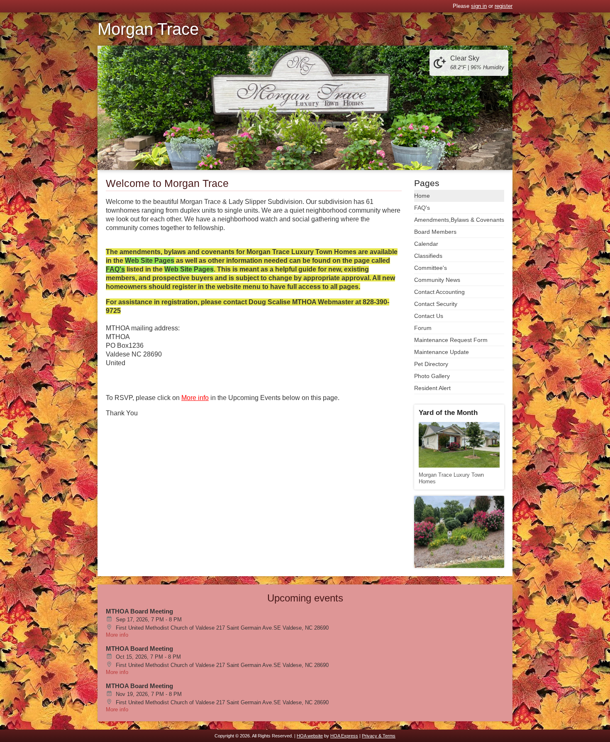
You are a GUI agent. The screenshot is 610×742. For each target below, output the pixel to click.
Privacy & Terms (378, 735)
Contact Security (435, 304)
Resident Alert (432, 388)
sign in (479, 6)
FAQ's (422, 207)
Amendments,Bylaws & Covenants (459, 219)
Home (422, 195)
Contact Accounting (439, 292)
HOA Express (344, 735)
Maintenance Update (441, 352)
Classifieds (428, 255)
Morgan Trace (148, 29)
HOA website (310, 735)
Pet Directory (431, 364)
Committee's (430, 267)
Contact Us (428, 316)
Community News (437, 279)
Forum (423, 328)
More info (117, 635)
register (503, 6)
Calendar (426, 243)
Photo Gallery (432, 376)
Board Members (435, 231)
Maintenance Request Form (451, 340)
